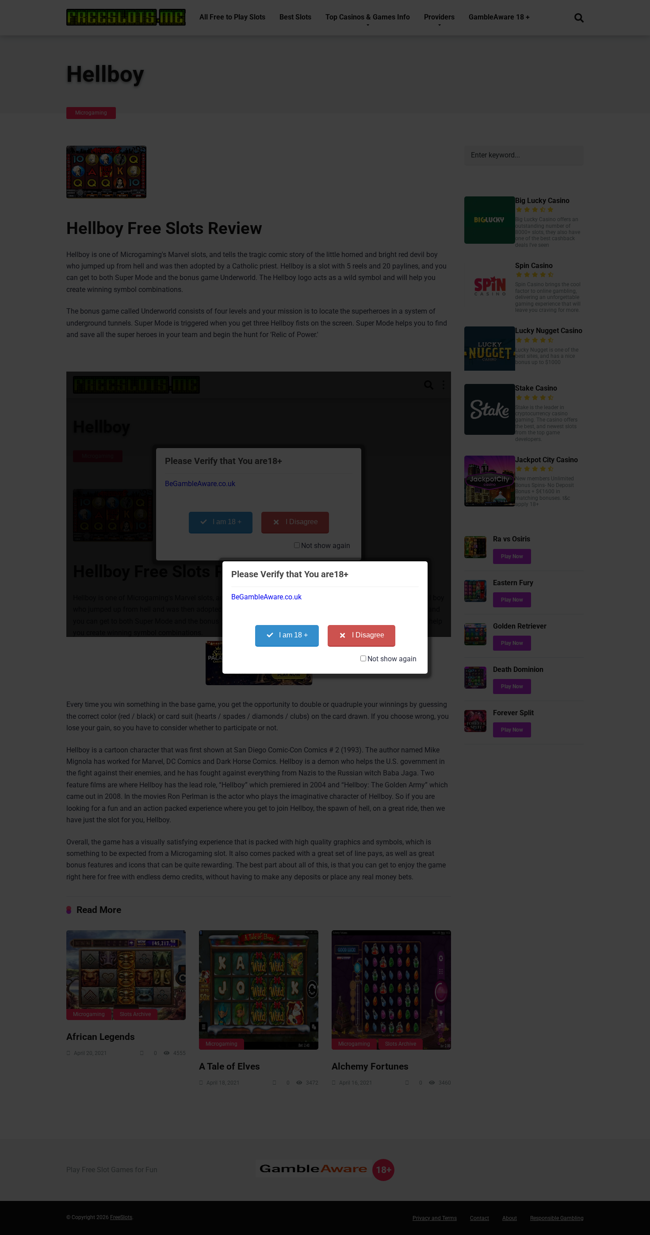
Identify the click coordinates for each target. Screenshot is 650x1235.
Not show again (392, 659)
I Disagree (368, 635)
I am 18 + (293, 635)
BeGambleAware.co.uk (266, 597)
